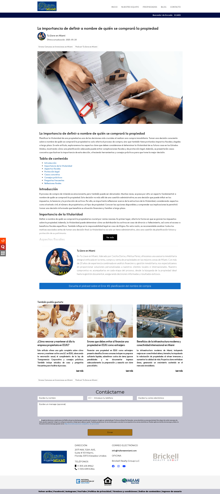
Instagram (70, 491)
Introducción (50, 162)
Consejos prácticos (53, 177)
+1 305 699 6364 (86, 469)
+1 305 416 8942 (85, 466)
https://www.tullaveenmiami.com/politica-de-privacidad (82, 424)
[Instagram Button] (118, 466)
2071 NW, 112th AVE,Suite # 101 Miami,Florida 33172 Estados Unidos (90, 452)
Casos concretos (52, 174)
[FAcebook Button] (113, 466)
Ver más (110, 237)
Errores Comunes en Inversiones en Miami (56, 46)
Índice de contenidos (150, 491)
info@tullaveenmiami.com (124, 450)
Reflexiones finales (52, 183)
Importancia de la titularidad (58, 165)
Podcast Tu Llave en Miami (86, 46)
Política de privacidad (99, 491)
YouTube (82, 491)
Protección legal (51, 171)
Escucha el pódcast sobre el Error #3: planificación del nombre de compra (110, 286)
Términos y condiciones (125, 491)
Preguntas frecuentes (54, 180)
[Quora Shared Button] (3, 247)
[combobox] (90, 398)
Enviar (110, 432)
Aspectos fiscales (52, 168)
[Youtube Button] (124, 466)
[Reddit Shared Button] (3, 241)
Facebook (58, 491)
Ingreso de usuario (172, 491)
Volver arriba (45, 491)
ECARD (177, 15)
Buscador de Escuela (162, 15)
